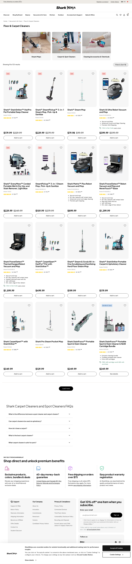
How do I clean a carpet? (18, 428)
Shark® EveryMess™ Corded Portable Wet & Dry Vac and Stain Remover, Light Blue (17, 186)
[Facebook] (116, 542)
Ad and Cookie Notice (85, 555)
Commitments (37, 513)
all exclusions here (93, 530)
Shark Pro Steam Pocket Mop (49, 341)
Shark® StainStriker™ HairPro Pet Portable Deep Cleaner (17, 111)
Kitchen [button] (52, 15)
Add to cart (18, 138)
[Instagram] (120, 542)
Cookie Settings (115, 554)
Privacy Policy (58, 506)
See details (114, 374)
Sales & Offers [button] (90, 15)
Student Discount (16, 530)
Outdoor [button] (61, 15)
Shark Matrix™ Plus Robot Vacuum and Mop (79, 185)
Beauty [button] (27, 15)
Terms (102, 520)
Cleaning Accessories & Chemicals (96, 57)
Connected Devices (60, 509)
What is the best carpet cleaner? (21, 435)
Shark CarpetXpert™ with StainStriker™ (16, 342)
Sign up (116, 515)
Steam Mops (36, 57)
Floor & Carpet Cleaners (31, 21)
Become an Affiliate (17, 520)
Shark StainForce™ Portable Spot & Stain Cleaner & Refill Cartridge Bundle (112, 343)
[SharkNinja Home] (66, 8)
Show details (29, 560)
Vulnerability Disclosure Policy (63, 516)
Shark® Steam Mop (76, 110)
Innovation (36, 509)
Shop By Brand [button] (17, 15)
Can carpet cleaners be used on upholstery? (25, 421)
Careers (35, 520)
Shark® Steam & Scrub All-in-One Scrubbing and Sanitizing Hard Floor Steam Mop (81, 263)
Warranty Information (17, 513)
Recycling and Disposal (61, 520)
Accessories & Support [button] (74, 15)
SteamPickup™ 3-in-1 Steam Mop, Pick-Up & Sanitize (49, 185)
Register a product (102, 2)
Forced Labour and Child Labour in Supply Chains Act (63, 524)
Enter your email (86, 510)
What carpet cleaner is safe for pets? (22, 443)
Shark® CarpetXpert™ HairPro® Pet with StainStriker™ (45, 263)
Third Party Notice (60, 513)
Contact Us (14, 527)
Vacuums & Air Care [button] (40, 15)
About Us (35, 506)
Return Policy (15, 509)
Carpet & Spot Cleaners (66, 57)
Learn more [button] (117, 128)
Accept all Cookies (116, 548)
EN (122, 2)
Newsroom (36, 516)
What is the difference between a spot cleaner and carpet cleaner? (34, 414)
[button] (117, 15)
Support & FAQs (16, 506)
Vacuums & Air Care (15, 21)
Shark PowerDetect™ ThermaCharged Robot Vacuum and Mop (14, 263)
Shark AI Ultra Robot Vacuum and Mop (112, 111)
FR (124, 2)
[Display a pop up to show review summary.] (17, 118)
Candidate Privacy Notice (41, 523)
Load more (66, 389)
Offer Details (15, 523)
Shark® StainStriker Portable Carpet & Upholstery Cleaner (112, 262)
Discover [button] (6, 15)
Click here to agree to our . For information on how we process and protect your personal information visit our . (102, 522)
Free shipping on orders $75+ (13, 1)
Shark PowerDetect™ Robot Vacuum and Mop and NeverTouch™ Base (112, 186)
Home (5, 21)
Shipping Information (17, 516)
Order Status (115, 2)
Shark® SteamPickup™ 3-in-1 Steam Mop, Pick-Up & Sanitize (49, 112)
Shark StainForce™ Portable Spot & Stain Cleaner (80, 342)
